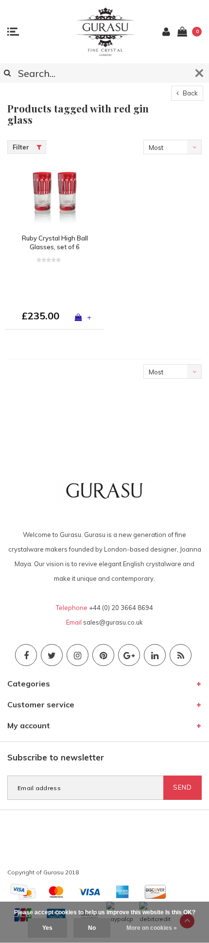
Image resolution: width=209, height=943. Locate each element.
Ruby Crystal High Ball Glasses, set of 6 (55, 242)
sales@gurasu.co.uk (113, 622)
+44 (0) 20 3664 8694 (121, 607)
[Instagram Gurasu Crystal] (77, 655)
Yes (47, 928)
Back (189, 93)
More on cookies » (151, 928)
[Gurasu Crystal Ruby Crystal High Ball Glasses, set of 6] (54, 196)
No (92, 928)
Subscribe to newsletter (55, 757)
